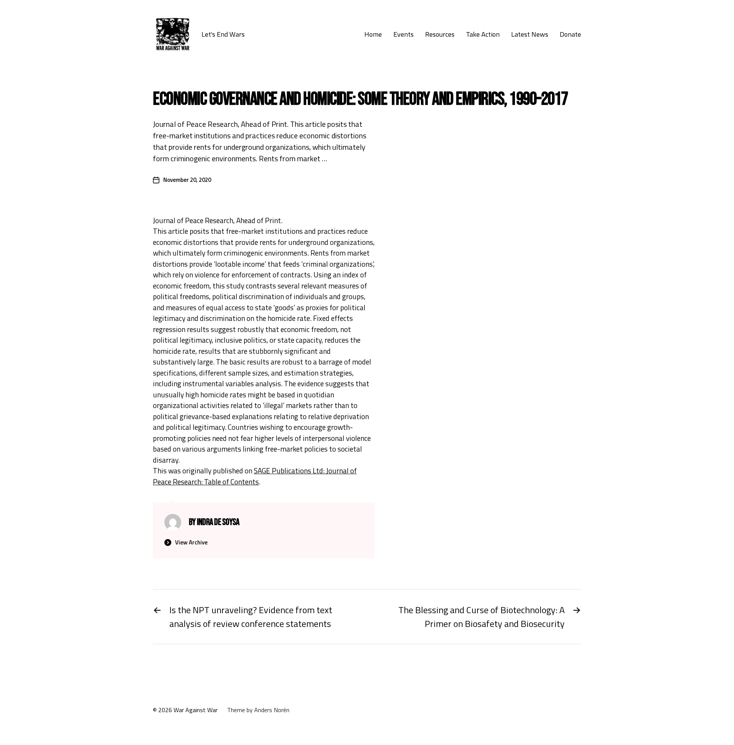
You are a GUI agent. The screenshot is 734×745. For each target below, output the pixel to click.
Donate (570, 34)
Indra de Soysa (218, 522)
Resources (440, 34)
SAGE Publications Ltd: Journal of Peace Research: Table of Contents (255, 476)
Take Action (483, 34)
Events (403, 34)
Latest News (529, 34)
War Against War (196, 709)
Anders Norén (271, 709)
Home (373, 34)
